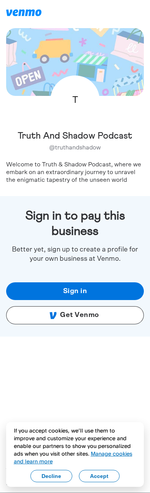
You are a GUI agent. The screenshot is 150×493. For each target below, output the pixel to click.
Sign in (75, 291)
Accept (99, 476)
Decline (51, 476)
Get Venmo (79, 315)
